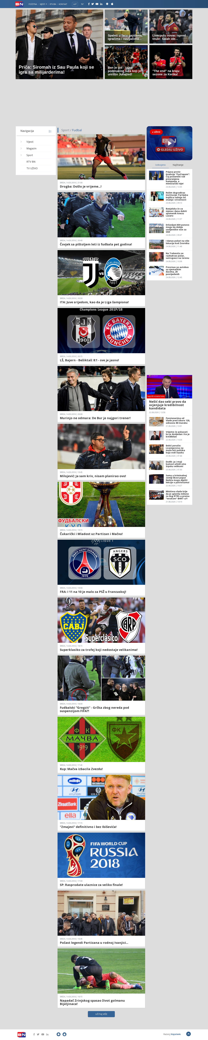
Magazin (31, 148)
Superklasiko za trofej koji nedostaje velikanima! (98, 650)
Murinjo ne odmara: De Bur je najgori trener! (95, 418)
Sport (29, 155)
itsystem (176, 1034)
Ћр (82, 4)
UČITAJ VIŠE (101, 1014)
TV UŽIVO (32, 168)
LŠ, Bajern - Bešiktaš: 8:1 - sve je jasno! (89, 360)
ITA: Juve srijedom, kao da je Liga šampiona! (94, 302)
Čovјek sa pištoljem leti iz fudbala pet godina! (96, 244)
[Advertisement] (104, 103)
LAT (75, 4)
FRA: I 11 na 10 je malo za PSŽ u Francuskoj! (93, 592)
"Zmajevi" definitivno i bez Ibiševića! (88, 827)
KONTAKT (63, 4)
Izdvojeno (160, 164)
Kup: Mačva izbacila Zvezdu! (81, 769)
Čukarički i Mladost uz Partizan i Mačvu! (91, 534)
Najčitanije (178, 164)
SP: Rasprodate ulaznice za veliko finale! (91, 885)
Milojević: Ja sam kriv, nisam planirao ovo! (93, 476)
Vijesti (43, 4)
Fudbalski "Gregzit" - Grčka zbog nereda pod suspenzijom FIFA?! (94, 709)
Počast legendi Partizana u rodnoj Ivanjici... (94, 943)
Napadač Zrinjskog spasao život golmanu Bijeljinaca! (92, 1002)
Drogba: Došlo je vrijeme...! (80, 186)
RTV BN (53, 4)
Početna (33, 4)
